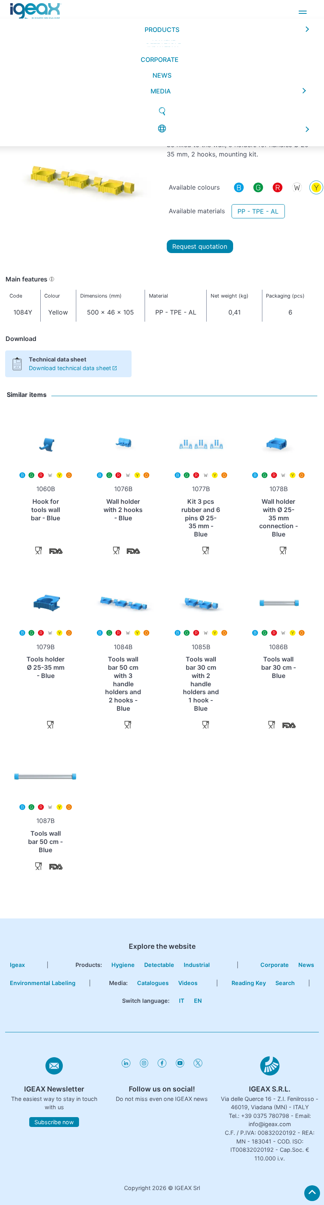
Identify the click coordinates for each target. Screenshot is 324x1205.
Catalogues (153, 983)
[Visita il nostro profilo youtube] (180, 1065)
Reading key (249, 983)
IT (182, 1000)
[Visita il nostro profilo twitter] (198, 1065)
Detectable (159, 964)
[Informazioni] (51, 279)
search (285, 983)
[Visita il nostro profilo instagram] (144, 1065)
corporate (160, 37)
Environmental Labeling (42, 983)
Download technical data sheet (70, 368)
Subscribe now (54, 1122)
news (162, 52)
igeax (17, 964)
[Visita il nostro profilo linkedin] (126, 1065)
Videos (188, 983)
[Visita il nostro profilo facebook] (162, 1065)
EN (198, 1000)
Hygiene (123, 964)
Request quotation (199, 246)
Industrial (197, 964)
